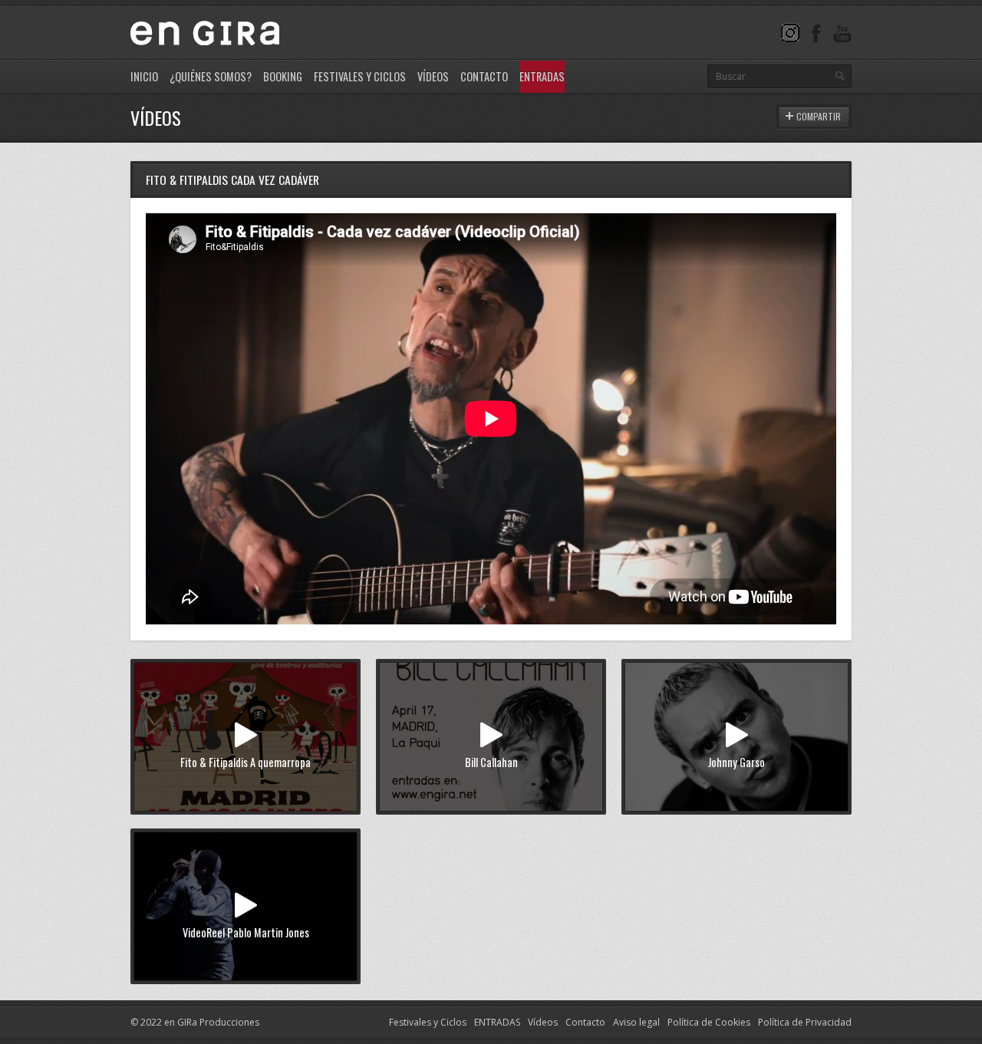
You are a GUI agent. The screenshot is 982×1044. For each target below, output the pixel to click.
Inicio (144, 76)
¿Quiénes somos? (211, 76)
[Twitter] (790, 32)
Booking (282, 76)
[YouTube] (842, 32)
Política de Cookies (708, 1022)
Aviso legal (636, 1022)
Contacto (484, 76)
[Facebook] (816, 32)
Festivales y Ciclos (360, 76)
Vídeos (433, 76)
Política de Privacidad (805, 1022)
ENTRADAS (497, 1022)
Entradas (542, 76)
